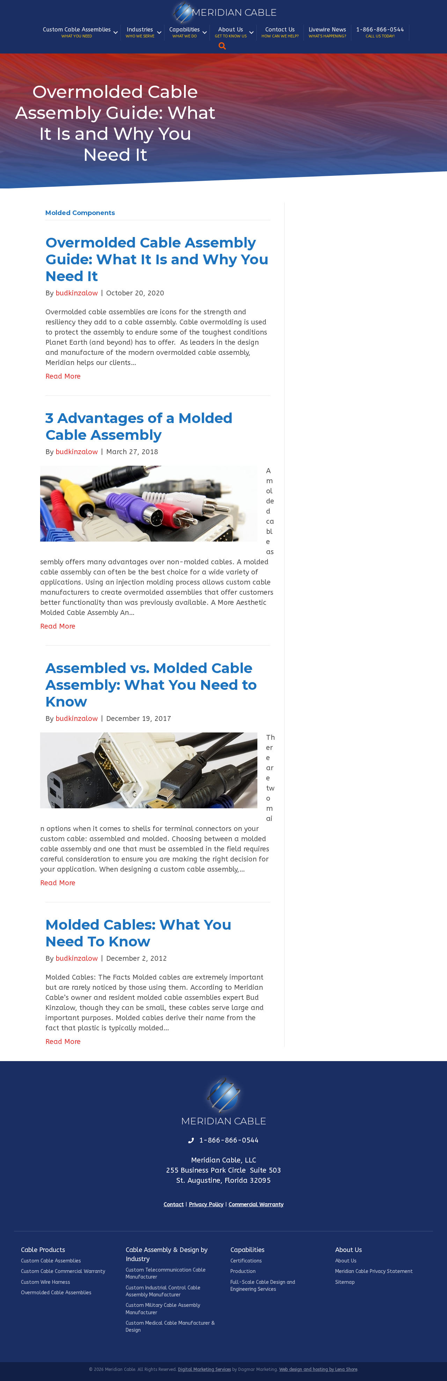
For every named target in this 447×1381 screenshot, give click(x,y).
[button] (115, 32)
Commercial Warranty (256, 1204)
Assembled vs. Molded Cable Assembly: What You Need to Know (151, 684)
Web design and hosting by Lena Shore (318, 1369)
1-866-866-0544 (380, 32)
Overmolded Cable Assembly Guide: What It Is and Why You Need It (157, 259)
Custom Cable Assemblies (77, 32)
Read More (63, 376)
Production (243, 1271)
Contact (174, 1204)
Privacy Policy (206, 1204)
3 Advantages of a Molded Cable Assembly (139, 426)
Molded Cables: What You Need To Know (138, 933)
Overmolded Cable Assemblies (56, 1293)
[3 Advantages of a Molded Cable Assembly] (148, 503)
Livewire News (327, 32)
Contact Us (280, 32)
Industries (140, 32)
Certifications (246, 1261)
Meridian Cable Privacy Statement (374, 1271)
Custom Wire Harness (45, 1282)
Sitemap (345, 1282)
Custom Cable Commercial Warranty (63, 1271)
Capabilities (184, 32)
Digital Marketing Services (204, 1369)
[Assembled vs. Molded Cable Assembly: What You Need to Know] (148, 770)
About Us (231, 32)
